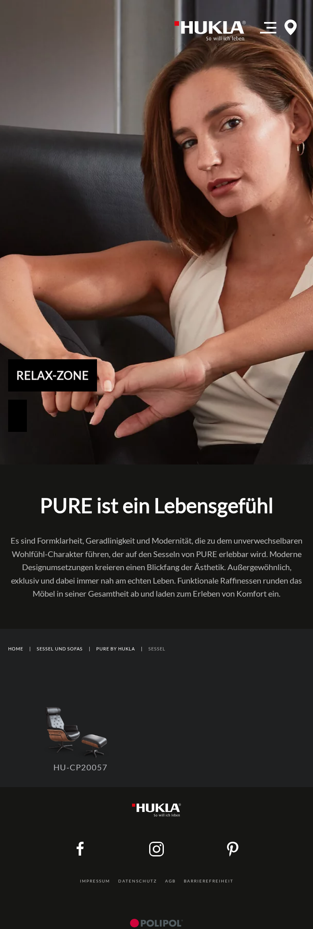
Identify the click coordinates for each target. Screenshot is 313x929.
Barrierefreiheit (209, 880)
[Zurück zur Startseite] (213, 30)
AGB (170, 880)
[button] (268, 30)
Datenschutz (137, 880)
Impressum (95, 880)
